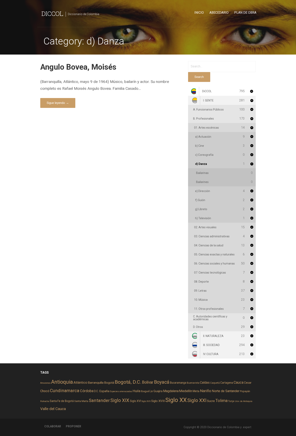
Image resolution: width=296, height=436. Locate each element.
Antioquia (62, 382)
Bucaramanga (178, 382)
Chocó (44, 391)
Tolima (221, 400)
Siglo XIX (119, 400)
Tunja (231, 401)
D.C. (96, 391)
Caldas (205, 382)
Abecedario (219, 12)
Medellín (185, 391)
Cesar (247, 382)
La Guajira (156, 391)
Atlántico (80, 382)
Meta (196, 391)
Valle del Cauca (53, 408)
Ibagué (145, 391)
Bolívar (147, 382)
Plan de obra (245, 12)
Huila (136, 391)
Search (199, 77)
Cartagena (226, 382)
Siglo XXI (196, 400)
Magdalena (171, 391)
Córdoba (86, 391)
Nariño (205, 390)
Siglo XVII (146, 401)
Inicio (199, 12)
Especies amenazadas (121, 391)
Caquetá (215, 382)
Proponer (73, 426)
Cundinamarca (64, 390)
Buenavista (193, 382)
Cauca (238, 382)
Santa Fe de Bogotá (62, 401)
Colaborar (52, 426)
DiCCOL (52, 13)
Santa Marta (81, 401)
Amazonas (45, 383)
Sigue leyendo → (58, 103)
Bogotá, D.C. (128, 382)
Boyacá (161, 382)
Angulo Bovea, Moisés (78, 66)
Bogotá (109, 382)
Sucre (211, 401)
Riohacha (44, 401)
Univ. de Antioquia (243, 401)
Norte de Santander (225, 391)
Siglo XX (176, 400)
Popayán (245, 391)
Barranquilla (95, 382)
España (104, 391)
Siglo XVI (135, 401)
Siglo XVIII (158, 401)
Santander (99, 400)
